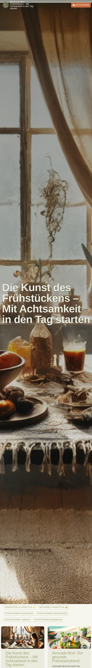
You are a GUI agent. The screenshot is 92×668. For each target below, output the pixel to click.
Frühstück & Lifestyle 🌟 (20, 607)
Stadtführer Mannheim (48, 620)
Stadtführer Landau (17, 620)
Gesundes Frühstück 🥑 (53, 607)
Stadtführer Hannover (19, 613)
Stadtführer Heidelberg (52, 613)
